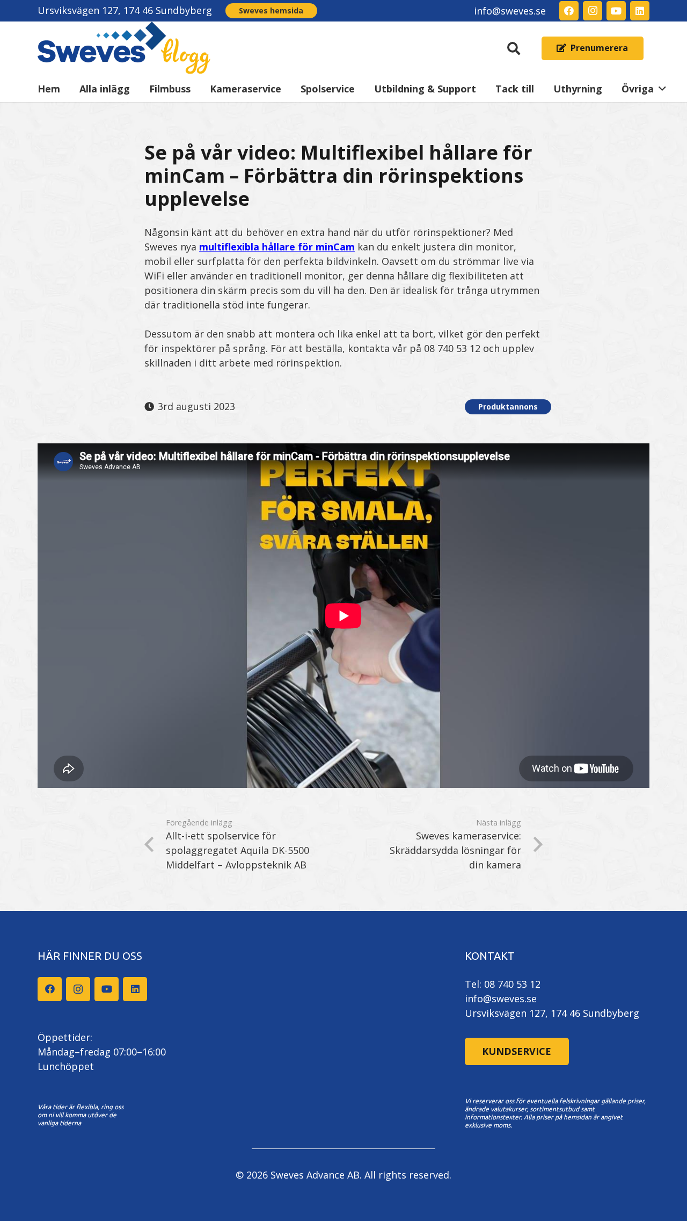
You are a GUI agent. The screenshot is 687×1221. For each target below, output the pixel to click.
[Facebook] (569, 10)
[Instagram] (592, 10)
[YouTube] (616, 10)
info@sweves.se (501, 998)
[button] (514, 48)
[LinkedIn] (639, 10)
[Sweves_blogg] (124, 48)
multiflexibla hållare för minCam (277, 246)
